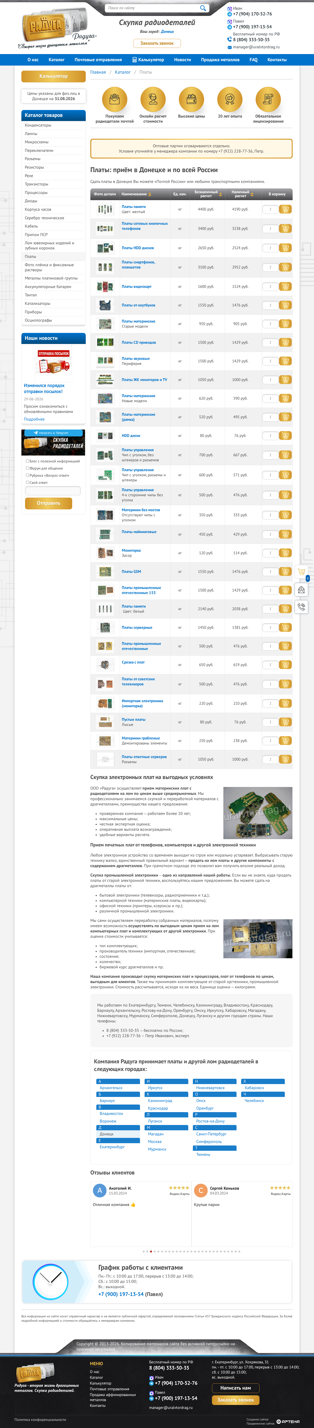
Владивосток (111, 1113)
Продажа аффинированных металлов (113, 1397)
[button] (144, 1251)
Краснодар (158, 1108)
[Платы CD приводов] (105, 342)
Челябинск (254, 1100)
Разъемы (32, 158)
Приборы (33, 312)
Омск (201, 1100)
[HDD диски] (105, 436)
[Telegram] (229, 14)
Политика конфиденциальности (40, 1420)
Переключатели (39, 150)
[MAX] (229, 8)
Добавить (285, 209)
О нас (33, 60)
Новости (182, 60)
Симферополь (209, 1141)
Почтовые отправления (98, 60)
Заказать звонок (157, 43)
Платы (30, 256)
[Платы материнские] (105, 324)
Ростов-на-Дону (210, 1121)
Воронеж (108, 1121)
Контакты (277, 60)
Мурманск (157, 1149)
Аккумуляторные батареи (48, 286)
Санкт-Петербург (211, 1134)
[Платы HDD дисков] (105, 248)
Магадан (156, 1134)
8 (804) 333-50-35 (251, 40)
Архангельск (111, 1087)
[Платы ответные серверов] (105, 759)
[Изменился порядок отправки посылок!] (53, 364)
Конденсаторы (38, 125)
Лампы (31, 133)
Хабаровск (254, 1087)
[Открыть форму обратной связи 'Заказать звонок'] (301, 607)
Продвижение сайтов (260, 1423)
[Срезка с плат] (105, 665)
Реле (29, 175)
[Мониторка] (105, 553)
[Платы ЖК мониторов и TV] (105, 380)
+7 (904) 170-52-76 (252, 14)
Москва (155, 1141)
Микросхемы (37, 142)
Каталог (57, 60)
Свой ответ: (39, 483)
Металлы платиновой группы (51, 278)
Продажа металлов (220, 60)
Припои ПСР (36, 234)
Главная (98, 72)
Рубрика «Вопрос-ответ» (49, 475)
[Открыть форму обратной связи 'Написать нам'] (301, 590)
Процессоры (36, 192)
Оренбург (205, 1108)
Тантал (31, 295)
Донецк (167, 31)
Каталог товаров (44, 115)
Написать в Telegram (53, 433)
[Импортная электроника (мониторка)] (105, 703)
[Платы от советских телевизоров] (105, 684)
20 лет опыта (230, 116)
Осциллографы (38, 320)
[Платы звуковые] (105, 361)
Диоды (31, 201)
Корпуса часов (38, 209)
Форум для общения (46, 468)
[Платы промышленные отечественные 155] (105, 590)
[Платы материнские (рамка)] (105, 417)
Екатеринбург (112, 1147)
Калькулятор (150, 60)
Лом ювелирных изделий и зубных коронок (49, 246)
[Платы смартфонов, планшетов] (105, 267)
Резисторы (34, 167)
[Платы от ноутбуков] (105, 305)
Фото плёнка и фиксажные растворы (49, 267)
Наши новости (41, 338)
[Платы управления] (105, 455)
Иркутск (155, 1087)
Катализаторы (37, 303)
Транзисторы (36, 184)
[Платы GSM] (105, 572)
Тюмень (203, 1154)
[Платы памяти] (105, 209)
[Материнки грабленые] (105, 741)
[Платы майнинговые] (105, 534)
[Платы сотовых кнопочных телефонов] (105, 229)
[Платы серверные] (105, 628)
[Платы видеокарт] (105, 287)
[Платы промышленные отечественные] (105, 646)
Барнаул (107, 1100)
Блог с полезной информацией (55, 461)
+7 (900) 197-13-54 (252, 27)
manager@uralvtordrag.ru (256, 47)
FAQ (253, 60)
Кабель (31, 226)
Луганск (155, 1121)
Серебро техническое (44, 218)
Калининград (160, 1100)
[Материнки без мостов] (105, 515)
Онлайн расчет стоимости (153, 119)
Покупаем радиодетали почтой (115, 119)
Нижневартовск (210, 1087)
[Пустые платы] (105, 722)
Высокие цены (191, 116)
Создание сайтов (257, 1419)
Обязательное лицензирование (268, 119)
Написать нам (235, 1388)
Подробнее (34, 419)
